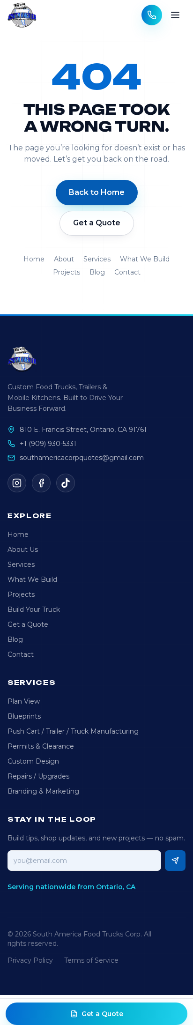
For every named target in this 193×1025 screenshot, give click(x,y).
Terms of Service (91, 960)
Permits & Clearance (40, 746)
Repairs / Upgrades (38, 776)
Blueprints (24, 716)
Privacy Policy (30, 960)
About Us (22, 549)
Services (97, 259)
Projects (66, 272)
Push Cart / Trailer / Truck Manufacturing (73, 731)
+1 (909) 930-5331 (48, 443)
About (64, 259)
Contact (127, 272)
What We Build (145, 259)
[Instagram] (16, 483)
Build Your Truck (33, 609)
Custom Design (33, 761)
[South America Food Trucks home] (22, 15)
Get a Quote (96, 222)
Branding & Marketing (43, 791)
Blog (97, 272)
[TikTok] (65, 483)
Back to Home (97, 192)
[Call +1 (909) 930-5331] (151, 15)
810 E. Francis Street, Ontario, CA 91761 (83, 429)
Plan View (23, 701)
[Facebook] (41, 483)
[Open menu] (175, 15)
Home (34, 259)
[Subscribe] (175, 860)
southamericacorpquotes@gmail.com (82, 457)
